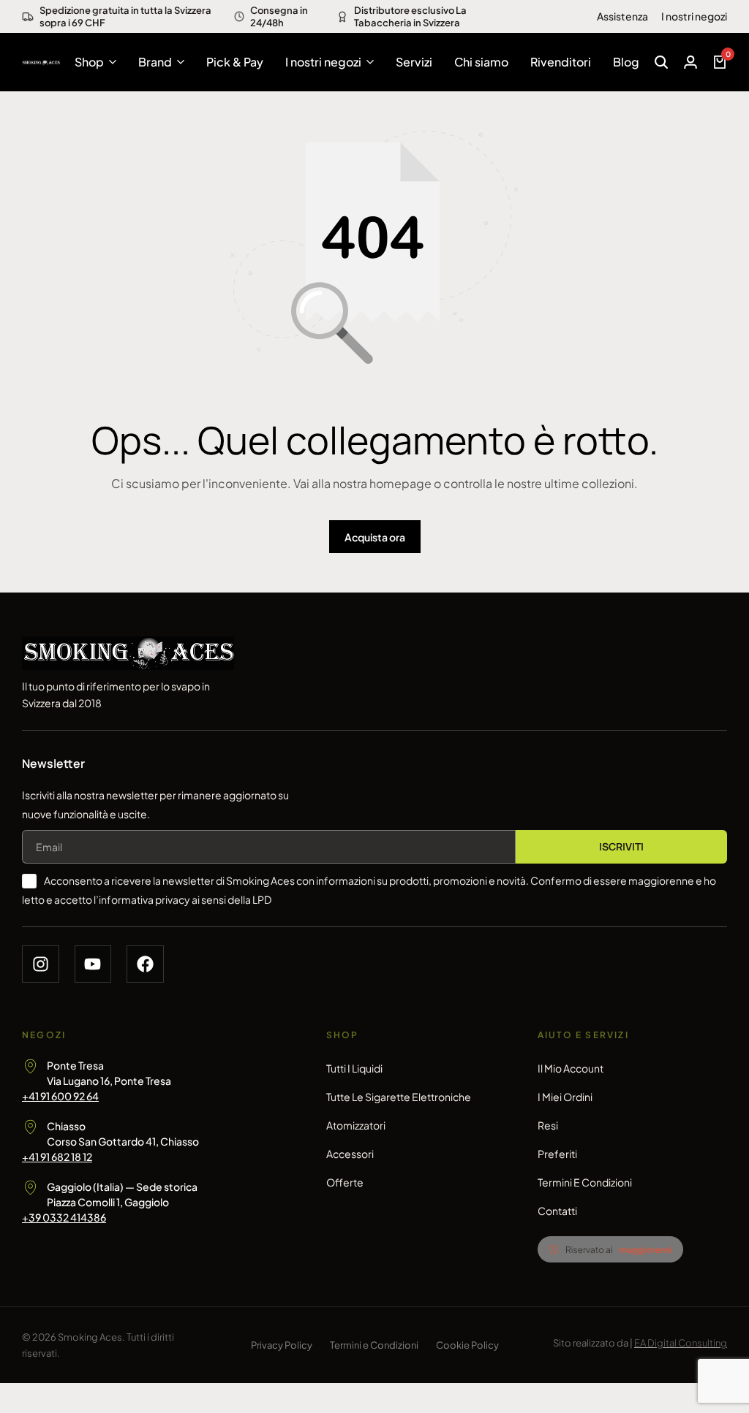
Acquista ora (375, 537)
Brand (155, 61)
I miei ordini (565, 1096)
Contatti (557, 1210)
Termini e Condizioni (585, 1182)
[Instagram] (40, 964)
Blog (626, 61)
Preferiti (557, 1153)
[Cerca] (661, 62)
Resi (548, 1125)
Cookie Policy (467, 1345)
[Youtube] (93, 964)
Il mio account (570, 1068)
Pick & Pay (234, 61)
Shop (89, 61)
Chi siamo (481, 61)
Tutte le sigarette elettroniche (398, 1096)
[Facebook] (145, 964)
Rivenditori (560, 61)
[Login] (690, 62)
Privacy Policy (281, 1345)
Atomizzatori (355, 1125)
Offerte (345, 1182)
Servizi (414, 61)
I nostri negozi (694, 16)
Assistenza (622, 16)
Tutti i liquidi (354, 1068)
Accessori (350, 1153)
